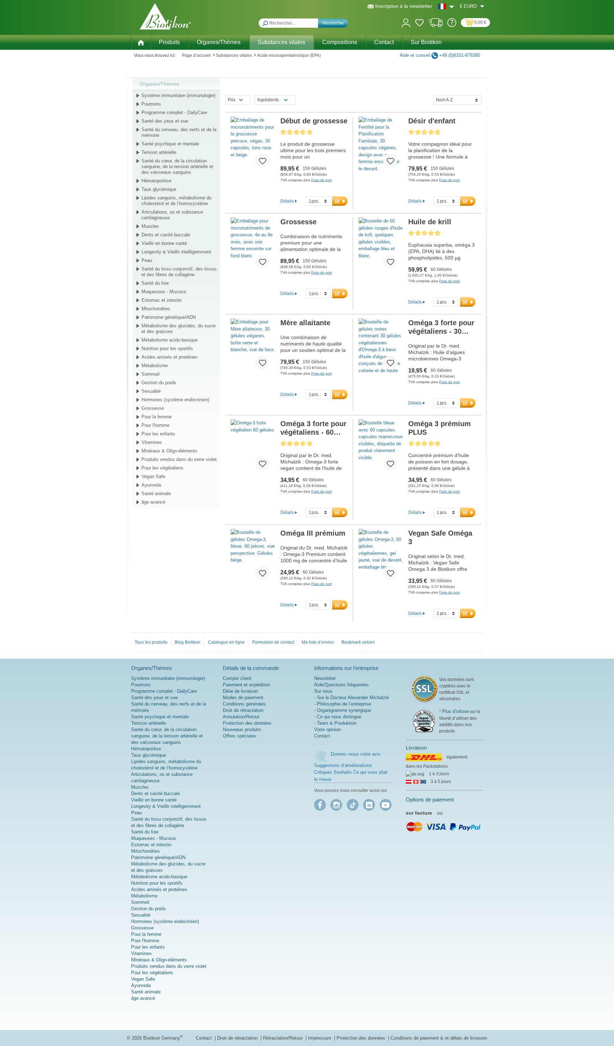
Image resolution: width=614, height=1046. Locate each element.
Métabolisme (154, 365)
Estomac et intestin (161, 300)
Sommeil (150, 374)
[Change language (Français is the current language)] (446, 6)
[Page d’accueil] (140, 42)
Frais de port (321, 180)
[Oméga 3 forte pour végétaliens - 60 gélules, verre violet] (253, 447)
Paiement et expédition (246, 684)
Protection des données (247, 723)
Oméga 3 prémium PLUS (439, 428)
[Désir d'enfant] (381, 145)
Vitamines (151, 442)
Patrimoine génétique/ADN (168, 317)
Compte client (237, 678)
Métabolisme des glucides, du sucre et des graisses (178, 328)
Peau (146, 260)
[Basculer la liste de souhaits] (262, 161)
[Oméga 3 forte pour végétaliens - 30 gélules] (381, 346)
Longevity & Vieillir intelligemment (176, 251)
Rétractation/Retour (283, 1038)
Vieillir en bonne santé (164, 243)
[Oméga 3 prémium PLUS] (381, 447)
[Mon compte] (406, 22)
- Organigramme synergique (342, 710)
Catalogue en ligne (226, 642)
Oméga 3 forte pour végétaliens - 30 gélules (441, 327)
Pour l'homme (155, 425)
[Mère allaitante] (253, 346)
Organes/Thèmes (159, 84)
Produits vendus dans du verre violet (179, 459)
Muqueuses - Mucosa (163, 291)
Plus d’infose (455, 711)
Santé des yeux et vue (164, 121)
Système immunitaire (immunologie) (178, 95)
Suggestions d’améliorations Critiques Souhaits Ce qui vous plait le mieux (351, 772)
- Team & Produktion (335, 723)
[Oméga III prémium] (253, 557)
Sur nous (323, 691)
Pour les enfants (158, 433)
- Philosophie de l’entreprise (342, 704)
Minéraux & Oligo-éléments (169, 451)
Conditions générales (244, 704)
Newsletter (325, 678)
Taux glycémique (158, 189)
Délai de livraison (240, 691)
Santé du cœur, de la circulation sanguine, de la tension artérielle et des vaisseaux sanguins (177, 166)
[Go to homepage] (165, 16)
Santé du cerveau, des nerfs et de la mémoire (178, 132)
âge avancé (153, 502)
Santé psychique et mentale (170, 143)
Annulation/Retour (241, 716)
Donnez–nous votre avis (356, 754)
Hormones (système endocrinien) (175, 399)
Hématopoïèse (156, 180)
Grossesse (152, 408)
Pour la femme (156, 416)
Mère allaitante (305, 323)
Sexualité (151, 391)
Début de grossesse (314, 121)
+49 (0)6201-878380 (459, 55)
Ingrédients (268, 99)
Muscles (150, 226)
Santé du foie (155, 283)
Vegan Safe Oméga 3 (440, 537)
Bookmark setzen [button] (358, 642)
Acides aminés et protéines (169, 357)
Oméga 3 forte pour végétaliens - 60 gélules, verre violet (314, 428)
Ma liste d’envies (318, 642)
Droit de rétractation (243, 710)
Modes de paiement (243, 697)
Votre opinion (327, 729)
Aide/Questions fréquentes (341, 684)
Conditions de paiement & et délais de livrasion (439, 1038)
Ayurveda (151, 485)
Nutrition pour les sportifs (167, 348)
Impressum (320, 1038)
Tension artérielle (158, 152)
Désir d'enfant (432, 121)
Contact (322, 736)
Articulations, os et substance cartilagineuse (172, 214)
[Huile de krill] (381, 246)
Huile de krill (429, 222)
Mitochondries (155, 308)
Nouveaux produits (242, 729)
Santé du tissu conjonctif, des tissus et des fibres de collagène (179, 271)
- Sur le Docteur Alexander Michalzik (351, 697)
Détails (287, 201)
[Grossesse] (253, 246)
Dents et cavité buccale (165, 234)
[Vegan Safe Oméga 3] (381, 557)
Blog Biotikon (187, 642)
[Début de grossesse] (253, 145)
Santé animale (156, 493)
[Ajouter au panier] (340, 201)
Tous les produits (151, 642)
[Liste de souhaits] (419, 23)
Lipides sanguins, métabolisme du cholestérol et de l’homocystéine (176, 200)
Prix (231, 99)
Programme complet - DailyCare (174, 112)
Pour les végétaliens (162, 468)
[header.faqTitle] (451, 25)
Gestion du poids (158, 382)
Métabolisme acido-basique (169, 340)
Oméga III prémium (312, 533)
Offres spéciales (240, 736)
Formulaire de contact (273, 642)
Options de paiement (430, 799)
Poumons (151, 104)
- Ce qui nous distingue (337, 716)
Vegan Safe (153, 476)
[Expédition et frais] (436, 25)
